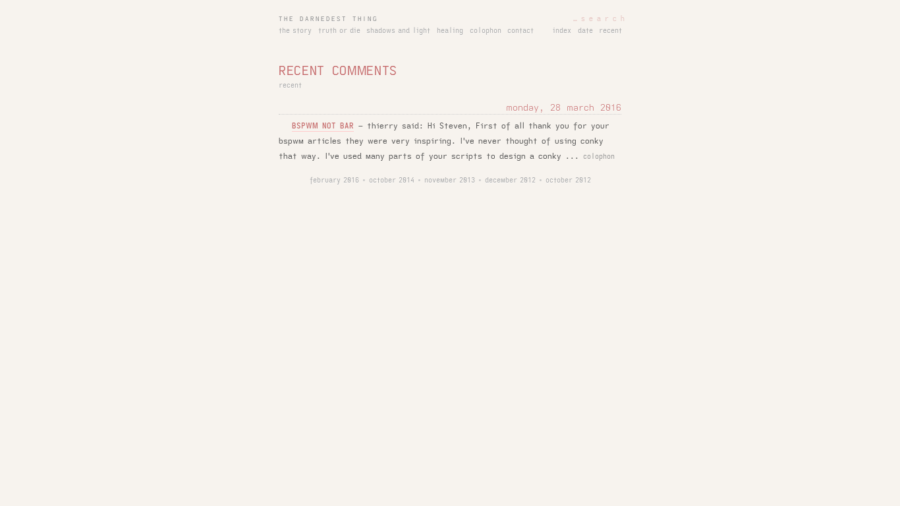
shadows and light (398, 31)
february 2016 (334, 180)
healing (450, 31)
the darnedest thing (328, 19)
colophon (485, 31)
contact (520, 31)
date (585, 31)
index (562, 31)
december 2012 (510, 180)
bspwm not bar (323, 126)
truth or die (339, 31)
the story (295, 31)
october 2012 (568, 180)
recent (610, 31)
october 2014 (391, 180)
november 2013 (449, 180)
